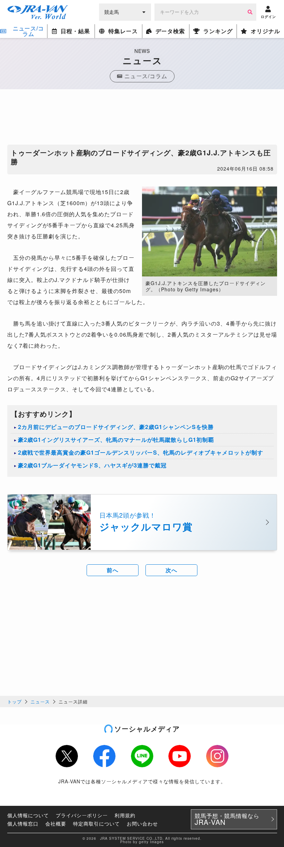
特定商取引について (96, 823)
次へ (171, 570)
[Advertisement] (142, 118)
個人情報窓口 (22, 823)
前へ (112, 570)
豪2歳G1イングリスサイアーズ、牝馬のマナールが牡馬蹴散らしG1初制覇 (116, 440)
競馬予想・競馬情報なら (227, 819)
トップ (14, 701)
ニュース (40, 701)
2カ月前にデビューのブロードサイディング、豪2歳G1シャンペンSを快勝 (116, 427)
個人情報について (28, 815)
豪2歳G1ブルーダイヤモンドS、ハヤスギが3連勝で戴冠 (92, 465)
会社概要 (55, 823)
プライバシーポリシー (82, 815)
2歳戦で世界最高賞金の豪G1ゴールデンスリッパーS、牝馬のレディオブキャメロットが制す (140, 452)
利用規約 (125, 815)
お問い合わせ (142, 823)
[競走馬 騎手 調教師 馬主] (125, 11)
